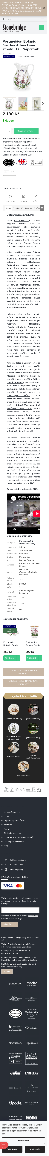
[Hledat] (4, 19)
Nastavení (23, 1140)
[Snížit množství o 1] (12, 132)
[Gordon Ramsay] (15, 1118)
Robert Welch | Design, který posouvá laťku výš (20, 938)
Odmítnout (12, 1149)
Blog (6, 845)
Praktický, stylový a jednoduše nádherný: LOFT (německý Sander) (18, 965)
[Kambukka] (32, 1073)
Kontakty (8, 824)
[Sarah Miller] (32, 1088)
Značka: (25, 56)
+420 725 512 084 (16, 864)
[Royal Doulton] (32, 1103)
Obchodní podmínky (12, 833)
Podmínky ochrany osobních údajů (18, 837)
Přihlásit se (10, 924)
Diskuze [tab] (28, 208)
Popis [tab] (8, 208)
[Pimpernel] (15, 983)
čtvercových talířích (18, 395)
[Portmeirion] (15, 1013)
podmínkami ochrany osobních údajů (19, 917)
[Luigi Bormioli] (32, 1043)
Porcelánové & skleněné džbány (27, 542)
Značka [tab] (37, 208)
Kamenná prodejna (12, 812)
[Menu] (42, 19)
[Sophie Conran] (32, 998)
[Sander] (32, 983)
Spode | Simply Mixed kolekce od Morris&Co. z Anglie (15, 952)
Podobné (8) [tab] (18, 208)
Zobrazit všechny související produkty (23, 672)
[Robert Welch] (32, 1028)
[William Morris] (15, 1058)
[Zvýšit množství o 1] (12, 129)
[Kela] (32, 1118)
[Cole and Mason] (15, 1088)
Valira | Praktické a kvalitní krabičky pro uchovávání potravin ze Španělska (18, 945)
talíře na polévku (24, 418)
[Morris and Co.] (15, 1043)
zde (3, 1133)
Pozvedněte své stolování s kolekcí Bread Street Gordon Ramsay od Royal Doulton (19, 958)
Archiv (7, 971)
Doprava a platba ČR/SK (14, 820)
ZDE (32, 483)
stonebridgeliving (16, 869)
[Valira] (15, 1073)
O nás (6, 816)
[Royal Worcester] (15, 998)
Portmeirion (21, 220)
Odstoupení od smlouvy (14, 841)
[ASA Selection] (32, 1058)
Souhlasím (34, 1149)
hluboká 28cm (21, 405)
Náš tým (7, 829)
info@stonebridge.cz (17, 860)
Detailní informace (11, 188)
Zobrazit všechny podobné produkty (23, 683)
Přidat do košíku (25, 131)
